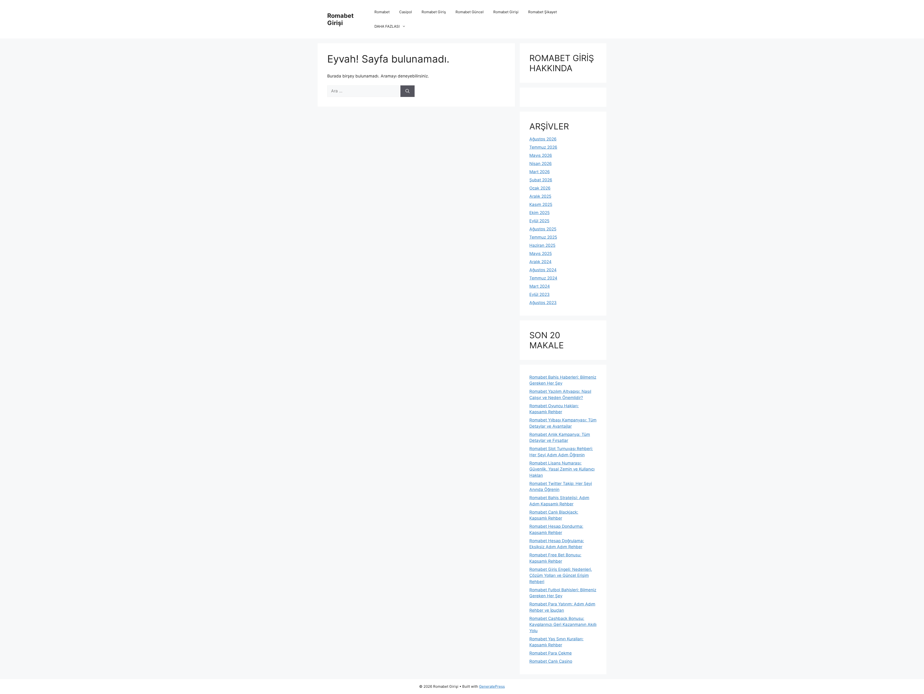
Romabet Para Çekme (550, 653)
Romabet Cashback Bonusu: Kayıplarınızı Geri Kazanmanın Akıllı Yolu (563, 624)
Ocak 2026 (540, 188)
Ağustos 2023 (543, 302)
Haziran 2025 (542, 245)
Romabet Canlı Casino (550, 661)
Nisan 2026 (540, 163)
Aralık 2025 (540, 196)
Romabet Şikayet (542, 12)
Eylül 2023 (539, 294)
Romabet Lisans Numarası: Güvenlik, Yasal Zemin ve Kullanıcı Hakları (562, 469)
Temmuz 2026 (543, 147)
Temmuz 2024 (543, 278)
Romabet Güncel (470, 12)
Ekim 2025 (539, 212)
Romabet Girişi (340, 19)
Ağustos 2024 (543, 269)
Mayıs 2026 (540, 155)
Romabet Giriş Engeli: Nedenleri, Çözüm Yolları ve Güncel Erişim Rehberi (560, 575)
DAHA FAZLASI (387, 26)
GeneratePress (492, 686)
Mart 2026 (539, 171)
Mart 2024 (539, 286)
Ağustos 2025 (542, 229)
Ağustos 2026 (543, 139)
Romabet (382, 12)
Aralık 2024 (540, 261)
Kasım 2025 (540, 204)
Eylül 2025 (539, 220)
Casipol (405, 12)
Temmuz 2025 (543, 237)
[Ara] (407, 91)
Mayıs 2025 (540, 253)
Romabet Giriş (434, 12)
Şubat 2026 (540, 180)
